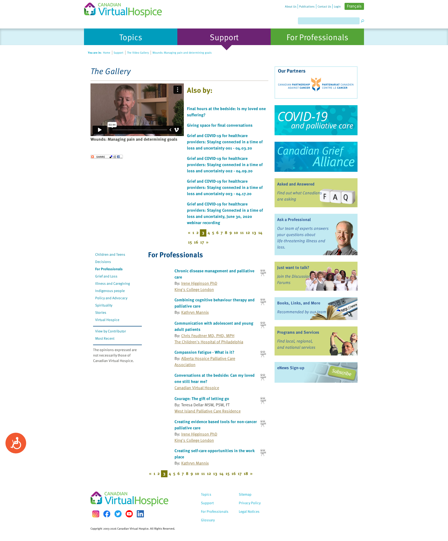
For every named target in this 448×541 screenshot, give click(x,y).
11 (242, 232)
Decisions (103, 261)
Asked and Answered (295, 184)
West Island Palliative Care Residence (207, 411)
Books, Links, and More (298, 303)
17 (202, 242)
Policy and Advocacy (111, 298)
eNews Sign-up (290, 368)
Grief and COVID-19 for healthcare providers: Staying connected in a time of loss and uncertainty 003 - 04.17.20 (225, 187)
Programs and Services (298, 332)
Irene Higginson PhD (199, 283)
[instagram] (95, 513)
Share (106, 157)
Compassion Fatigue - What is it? (204, 352)
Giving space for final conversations (220, 125)
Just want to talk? (293, 267)
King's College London (194, 289)
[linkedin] (140, 513)
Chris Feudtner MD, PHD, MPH (207, 335)
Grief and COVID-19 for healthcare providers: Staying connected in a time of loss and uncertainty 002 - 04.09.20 (225, 164)
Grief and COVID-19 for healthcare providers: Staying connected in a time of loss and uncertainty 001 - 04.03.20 (225, 141)
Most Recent (104, 338)
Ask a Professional (294, 219)
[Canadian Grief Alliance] (316, 157)
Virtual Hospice (107, 319)
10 (236, 232)
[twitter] (118, 513)
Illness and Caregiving (112, 283)
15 (190, 242)
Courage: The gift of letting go (201, 398)
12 (248, 232)
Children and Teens (110, 254)
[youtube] (129, 513)
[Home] (126, 8)
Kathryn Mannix (195, 312)
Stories (100, 312)
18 (246, 473)
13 (254, 232)
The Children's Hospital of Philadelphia (208, 342)
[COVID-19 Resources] (316, 120)
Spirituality (103, 305)
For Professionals (109, 269)
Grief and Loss (106, 276)
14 (260, 232)
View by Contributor (110, 331)
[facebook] (106, 513)
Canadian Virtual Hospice (196, 388)
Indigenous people (110, 290)
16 (196, 242)
